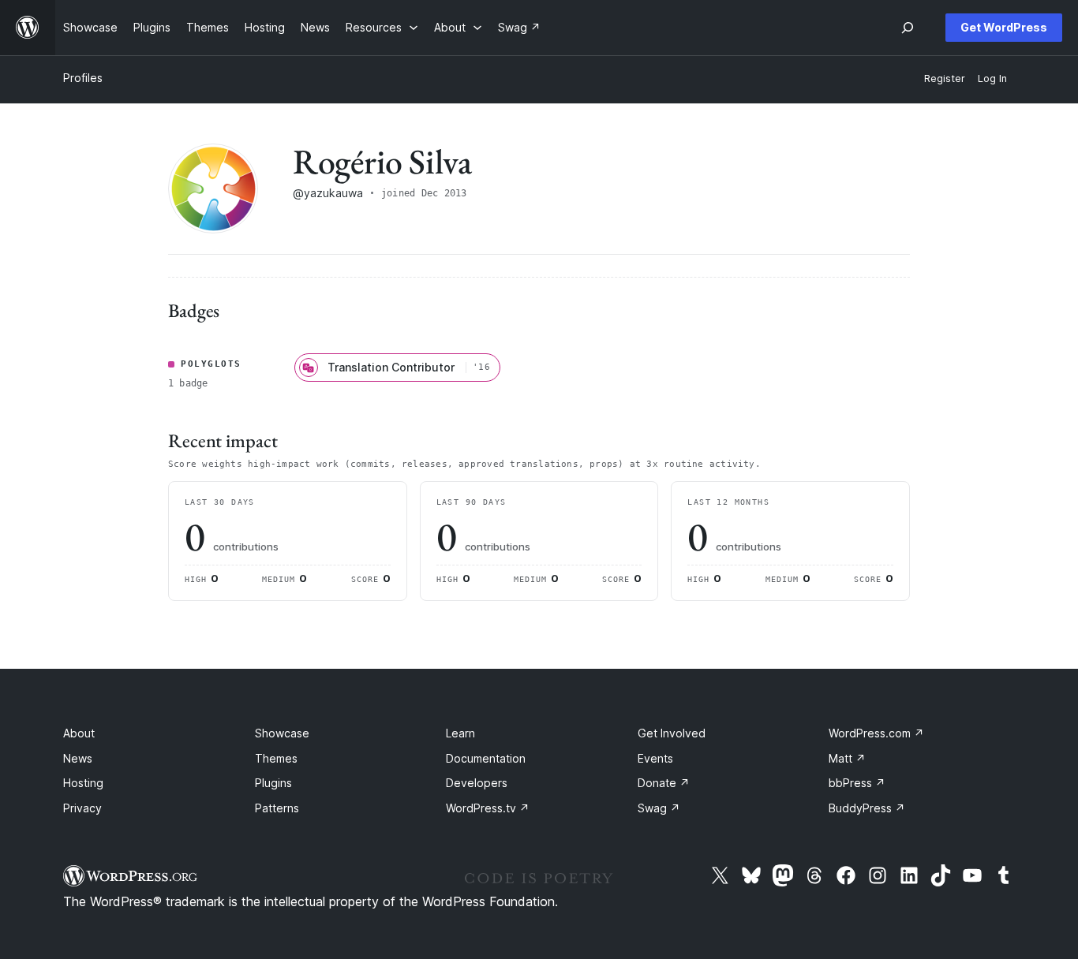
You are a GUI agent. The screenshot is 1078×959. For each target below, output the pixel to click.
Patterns (277, 808)
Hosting (83, 782)
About (79, 733)
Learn (460, 733)
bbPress (857, 782)
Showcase (282, 733)
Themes (276, 758)
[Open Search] (907, 27)
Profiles (83, 77)
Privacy (82, 808)
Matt (847, 758)
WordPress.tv (488, 808)
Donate (664, 782)
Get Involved (672, 733)
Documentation (486, 758)
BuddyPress (867, 808)
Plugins (273, 782)
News (77, 758)
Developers (476, 782)
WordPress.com (876, 733)
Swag (659, 808)
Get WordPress (1003, 27)
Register (944, 78)
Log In (992, 78)
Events (655, 758)
